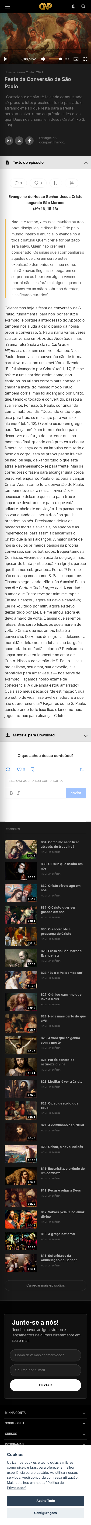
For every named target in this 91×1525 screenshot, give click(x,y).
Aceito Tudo (45, 1501)
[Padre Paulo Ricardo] (45, 6)
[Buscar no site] (83, 7)
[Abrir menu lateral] (7, 6)
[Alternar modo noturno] (73, 7)
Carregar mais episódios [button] (45, 1285)
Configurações (45, 1513)
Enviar (45, 1385)
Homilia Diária (14, 72)
